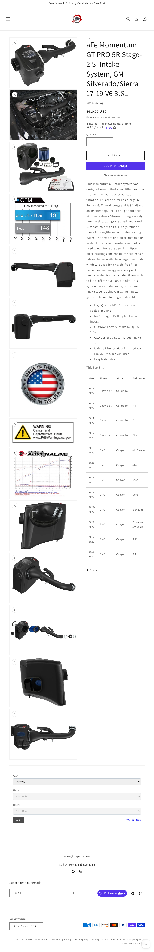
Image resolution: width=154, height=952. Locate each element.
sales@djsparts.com (77, 856)
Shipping (91, 116)
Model (16, 804)
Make (16, 790)
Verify (19, 820)
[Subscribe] (73, 893)
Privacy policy (99, 939)
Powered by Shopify (61, 939)
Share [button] (93, 570)
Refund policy (81, 939)
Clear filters (133, 819)
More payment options (115, 174)
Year (15, 775)
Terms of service (117, 939)
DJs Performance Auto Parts (37, 939)
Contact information (134, 943)
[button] (8, 19)
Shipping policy (137, 939)
